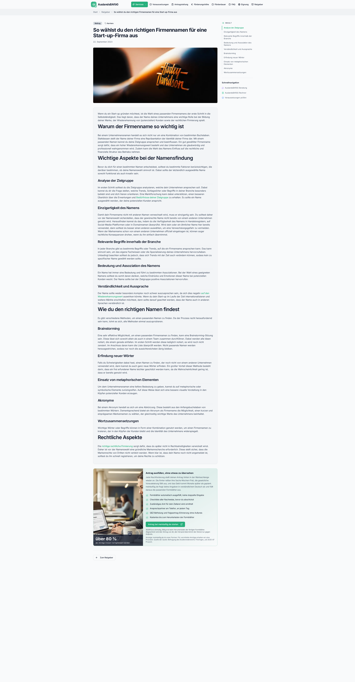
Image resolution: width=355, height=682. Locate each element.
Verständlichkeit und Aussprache (238, 49)
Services (139, 4)
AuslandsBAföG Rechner (235, 93)
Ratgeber (258, 4)
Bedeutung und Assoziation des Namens (237, 44)
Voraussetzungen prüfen (235, 97)
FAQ (233, 4)
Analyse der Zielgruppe (234, 28)
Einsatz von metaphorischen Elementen (236, 62)
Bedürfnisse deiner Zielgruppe (152, 197)
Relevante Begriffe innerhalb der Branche (238, 37)
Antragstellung (181, 4)
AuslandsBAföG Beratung (236, 88)
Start (95, 12)
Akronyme (228, 68)
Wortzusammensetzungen (235, 72)
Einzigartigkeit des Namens (235, 32)
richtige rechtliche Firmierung (117, 446)
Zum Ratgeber (106, 557)
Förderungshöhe (201, 4)
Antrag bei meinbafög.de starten (163, 524)
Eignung (245, 4)
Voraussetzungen (161, 4)
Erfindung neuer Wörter (234, 57)
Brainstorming (230, 53)
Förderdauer (220, 4)
